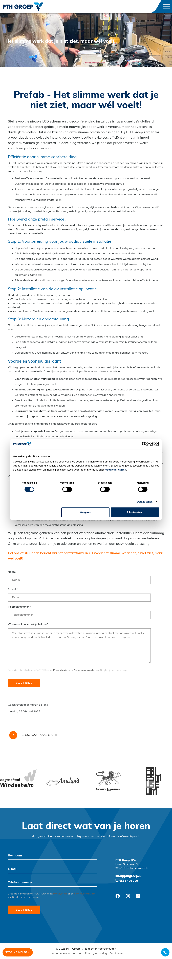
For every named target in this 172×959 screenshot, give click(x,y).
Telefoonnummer (19, 607)
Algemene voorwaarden (67, 953)
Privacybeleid (60, 670)
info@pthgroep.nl (128, 876)
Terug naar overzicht (39, 735)
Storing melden (17, 952)
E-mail (13, 589)
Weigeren (85, 512)
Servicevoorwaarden (85, 670)
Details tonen (145, 501)
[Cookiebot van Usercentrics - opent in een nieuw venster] (144, 444)
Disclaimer (116, 953)
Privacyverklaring (96, 953)
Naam (12, 572)
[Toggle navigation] (166, 6)
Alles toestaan (135, 512)
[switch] (67, 489)
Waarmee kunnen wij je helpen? (28, 624)
